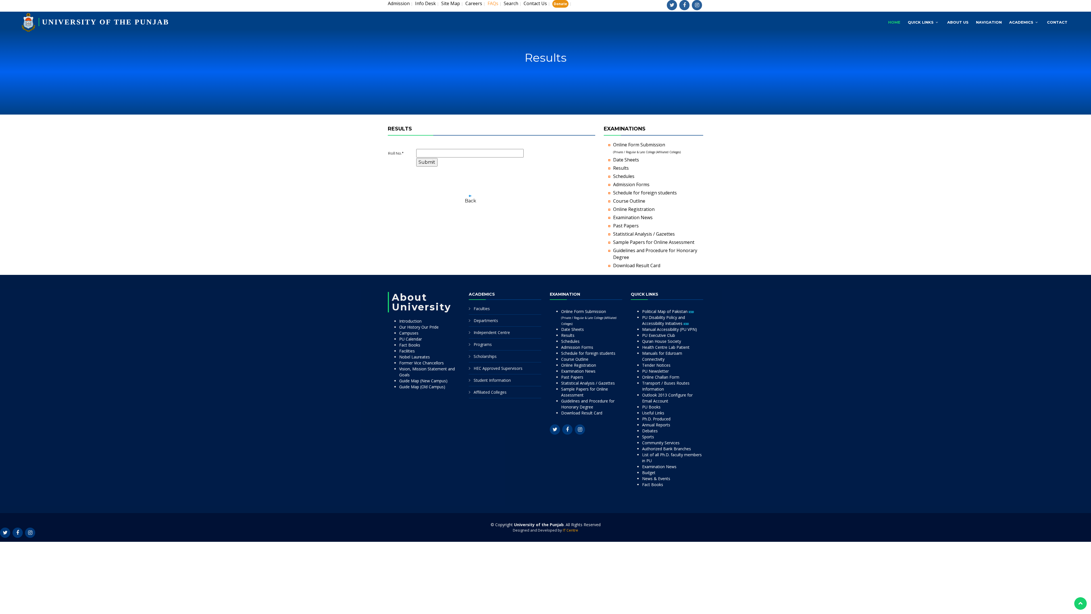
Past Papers (626, 226)
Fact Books (409, 345)
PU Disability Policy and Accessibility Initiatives (663, 320)
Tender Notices (656, 365)
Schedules (623, 176)
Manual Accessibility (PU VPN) (669, 329)
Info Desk (425, 3)
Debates (650, 430)
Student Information (492, 380)
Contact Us (535, 3)
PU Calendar (410, 339)
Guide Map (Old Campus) (422, 386)
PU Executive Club (658, 335)
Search (511, 3)
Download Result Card (636, 265)
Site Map (450, 3)
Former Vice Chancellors (421, 363)
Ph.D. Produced (656, 419)
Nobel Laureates (414, 357)
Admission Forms (631, 184)
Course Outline (629, 201)
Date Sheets (626, 160)
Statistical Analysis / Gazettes (644, 234)
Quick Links (921, 22)
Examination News (633, 217)
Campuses (409, 333)
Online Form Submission (589, 317)
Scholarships (485, 356)
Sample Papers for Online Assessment (653, 242)
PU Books (651, 407)
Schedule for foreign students (645, 193)
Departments (486, 320)
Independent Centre (492, 332)
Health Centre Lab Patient (666, 347)
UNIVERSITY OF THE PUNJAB (105, 22)
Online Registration (634, 209)
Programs (483, 344)
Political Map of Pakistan (665, 311)
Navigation (989, 22)
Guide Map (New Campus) (423, 380)
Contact (1057, 22)
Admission (399, 3)
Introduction (410, 321)
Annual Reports (656, 425)
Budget (648, 472)
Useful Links (653, 413)
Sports (648, 436)
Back (470, 201)
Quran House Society (661, 341)
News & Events (656, 478)
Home (894, 22)
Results (621, 168)
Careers (473, 3)
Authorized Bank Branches (666, 448)
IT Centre (570, 530)
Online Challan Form (660, 377)
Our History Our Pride (419, 327)
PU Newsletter (655, 371)
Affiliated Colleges (490, 392)
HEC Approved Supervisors (498, 368)
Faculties (482, 308)
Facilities (407, 351)
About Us (958, 22)
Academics (1021, 22)
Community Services (661, 442)
